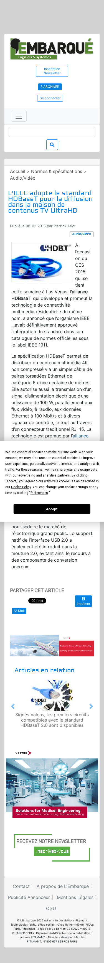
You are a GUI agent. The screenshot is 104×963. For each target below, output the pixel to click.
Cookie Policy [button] (21, 487)
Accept (52, 509)
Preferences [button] (39, 493)
